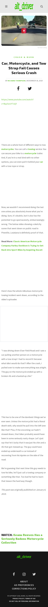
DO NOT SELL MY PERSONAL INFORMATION (24, 601)
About (24, 581)
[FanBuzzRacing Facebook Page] (14, 574)
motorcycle (30, 153)
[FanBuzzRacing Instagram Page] (24, 574)
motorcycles (7, 149)
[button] (6, 6)
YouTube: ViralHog (42, 47)
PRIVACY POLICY (18, 599)
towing (31, 149)
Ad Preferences (24, 585)
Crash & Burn (24, 57)
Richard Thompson (16, 81)
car (41, 161)
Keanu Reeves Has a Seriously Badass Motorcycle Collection (22, 538)
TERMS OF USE (30, 599)
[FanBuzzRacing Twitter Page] (34, 574)
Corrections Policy (24, 588)
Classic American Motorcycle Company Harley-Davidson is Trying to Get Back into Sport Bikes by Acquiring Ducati (22, 245)
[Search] (42, 6)
